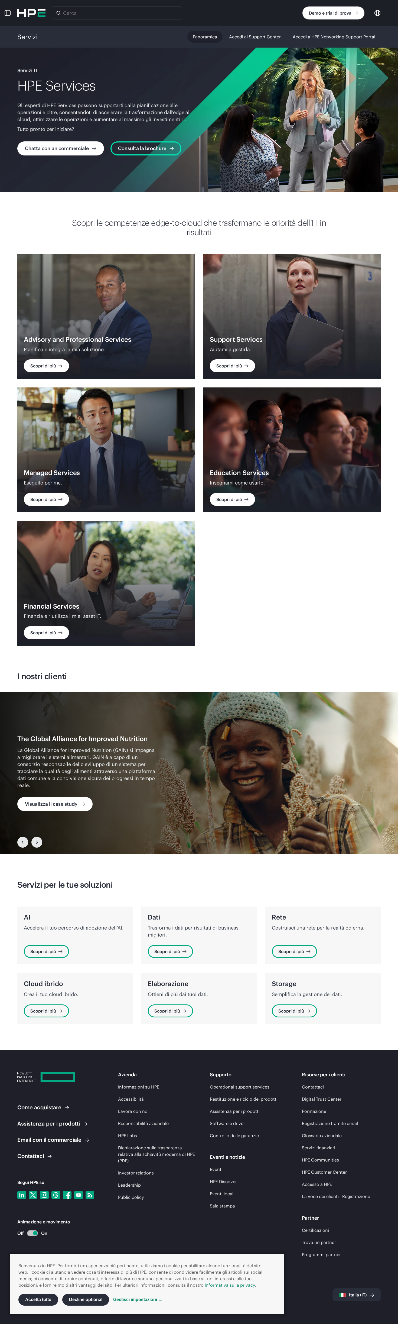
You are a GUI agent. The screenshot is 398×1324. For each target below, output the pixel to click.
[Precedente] (22, 842)
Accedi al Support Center (255, 36)
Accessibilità (131, 1099)
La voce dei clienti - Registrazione (336, 1196)
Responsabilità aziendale (143, 1123)
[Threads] (55, 1195)
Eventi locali (222, 1193)
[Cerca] (58, 13)
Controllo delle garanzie (234, 1135)
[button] (7, 12)
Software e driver (227, 1123)
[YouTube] (78, 1195)
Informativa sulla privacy (230, 1285)
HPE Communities (320, 1160)
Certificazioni (315, 1230)
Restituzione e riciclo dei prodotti (244, 1099)
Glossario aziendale (322, 1135)
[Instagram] (44, 1195)
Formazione (314, 1111)
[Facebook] (67, 1195)
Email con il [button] (49, 1139)
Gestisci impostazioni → (137, 1299)
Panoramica (205, 36)
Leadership (129, 1185)
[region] (199, 773)
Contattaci (313, 1087)
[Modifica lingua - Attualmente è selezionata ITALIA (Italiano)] (377, 12)
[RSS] (90, 1195)
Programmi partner (321, 1254)
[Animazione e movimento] (32, 1233)
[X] (33, 1195)
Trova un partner (319, 1242)
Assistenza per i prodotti (235, 1111)
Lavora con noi (133, 1111)
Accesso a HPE (317, 1184)
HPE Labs (127, 1135)
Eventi (216, 1169)
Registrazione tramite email (330, 1123)
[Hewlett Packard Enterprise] (31, 13)
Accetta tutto (38, 1299)
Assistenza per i (48, 1123)
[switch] (29, 1233)
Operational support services (239, 1087)
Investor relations (136, 1173)
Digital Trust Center (321, 1099)
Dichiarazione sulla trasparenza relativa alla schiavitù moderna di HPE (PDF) (156, 1154)
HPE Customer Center (324, 1172)
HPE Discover (223, 1181)
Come (39, 1107)
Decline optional (85, 1299)
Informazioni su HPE (138, 1087)
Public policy (131, 1197)
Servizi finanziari (318, 1147)
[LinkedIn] (21, 1195)
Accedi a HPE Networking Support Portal (334, 36)
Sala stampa (222, 1206)
